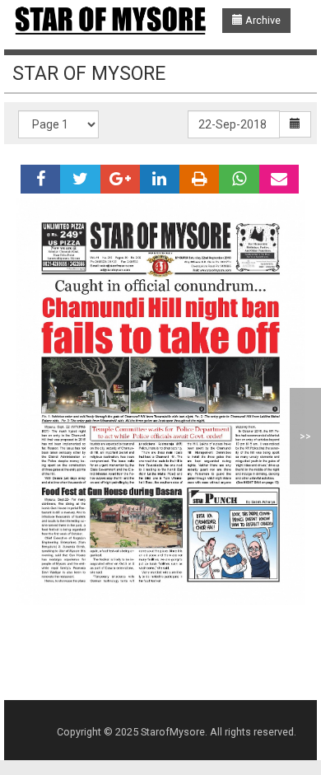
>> (305, 436)
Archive (262, 20)
